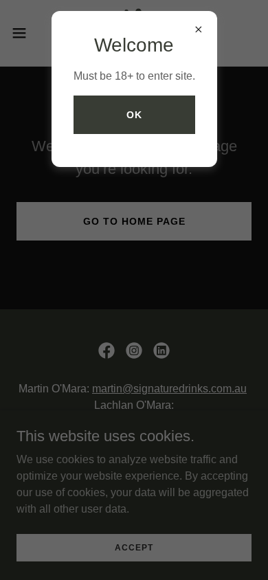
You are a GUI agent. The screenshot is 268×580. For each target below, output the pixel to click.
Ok (134, 114)
